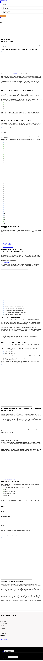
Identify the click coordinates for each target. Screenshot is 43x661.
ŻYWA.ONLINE (14, 73)
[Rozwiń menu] (1, 22)
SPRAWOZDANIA (6, 8)
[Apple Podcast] (4, 635)
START (4, 4)
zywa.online (3, 15)
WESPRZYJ (5, 13)
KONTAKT (5, 7)
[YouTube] (2, 2)
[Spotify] (3, 2)
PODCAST (5, 9)
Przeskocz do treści (3, 0)
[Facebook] (0, 2)
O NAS (3, 629)
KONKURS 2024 (6, 12)
